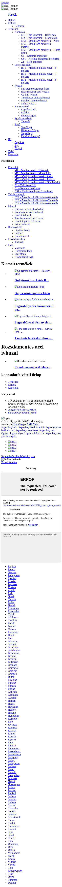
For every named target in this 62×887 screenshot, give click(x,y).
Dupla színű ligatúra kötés (32, 293)
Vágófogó (26, 127)
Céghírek (19, 142)
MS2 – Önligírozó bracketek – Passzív (35, 179)
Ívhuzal (18, 85)
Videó (11, 151)
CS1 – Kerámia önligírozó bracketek (40, 58)
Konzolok (20, 32)
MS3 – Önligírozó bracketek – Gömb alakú (37, 182)
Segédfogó (26, 133)
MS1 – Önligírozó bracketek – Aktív (40, 40)
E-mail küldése (9, 462)
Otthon (11, 20)
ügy (17, 145)
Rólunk (12, 23)
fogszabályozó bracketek (31, 427)
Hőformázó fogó (30, 130)
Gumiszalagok (28, 115)
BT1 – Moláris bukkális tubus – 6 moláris (36, 197)
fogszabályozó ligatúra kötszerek (27, 433)
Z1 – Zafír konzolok (31, 61)
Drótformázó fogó (30, 136)
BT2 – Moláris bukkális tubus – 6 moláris (36, 203)
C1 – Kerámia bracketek (34, 55)
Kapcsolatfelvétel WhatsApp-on (18, 456)
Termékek (13, 29)
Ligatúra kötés (28, 109)
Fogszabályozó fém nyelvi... (33, 322)
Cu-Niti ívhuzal (29, 94)
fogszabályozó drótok (27, 430)
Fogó (17, 124)
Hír (9, 139)
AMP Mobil (33, 424)
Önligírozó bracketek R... (32, 280)
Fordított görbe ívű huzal (34, 100)
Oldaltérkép (18, 424)
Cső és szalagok (23, 64)
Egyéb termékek (23, 118)
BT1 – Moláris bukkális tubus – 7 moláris (36, 200)
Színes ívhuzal (28, 103)
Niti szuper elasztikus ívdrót (35, 88)
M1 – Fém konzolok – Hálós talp (38, 34)
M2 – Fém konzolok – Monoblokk (39, 37)
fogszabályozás (9, 427)
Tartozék (25, 121)
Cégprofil (19, 26)
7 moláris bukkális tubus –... (34, 338)
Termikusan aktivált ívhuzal (35, 97)
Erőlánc (25, 112)
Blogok (18, 148)
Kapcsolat (13, 154)
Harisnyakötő (22, 106)
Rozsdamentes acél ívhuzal (35, 91)
